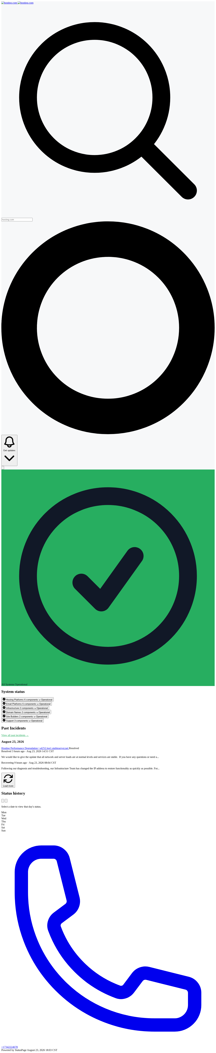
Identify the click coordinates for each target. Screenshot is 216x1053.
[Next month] (6, 801)
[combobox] (17, 219)
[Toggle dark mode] (2, 468)
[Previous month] (2, 801)
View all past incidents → (15, 735)
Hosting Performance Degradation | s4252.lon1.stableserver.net (35, 748)
